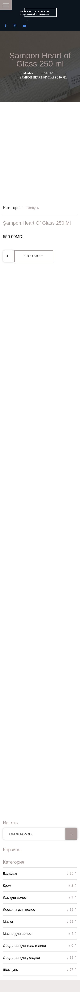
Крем (7, 886)
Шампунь (49, 73)
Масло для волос (17, 934)
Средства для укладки (21, 958)
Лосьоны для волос (19, 910)
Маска (8, 922)
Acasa (28, 73)
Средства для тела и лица (24, 946)
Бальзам (10, 874)
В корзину (34, 256)
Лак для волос (15, 898)
